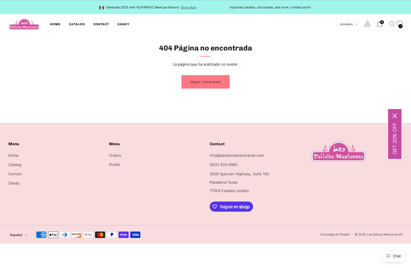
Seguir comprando (205, 82)
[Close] (395, 116)
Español (347, 24)
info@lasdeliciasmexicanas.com (237, 155)
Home (55, 24)
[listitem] (148, 7)
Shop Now (188, 7)
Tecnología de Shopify (335, 234)
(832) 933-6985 (224, 164)
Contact (101, 24)
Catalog (77, 24)
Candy (123, 24)
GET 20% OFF (394, 138)
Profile (114, 164)
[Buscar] (392, 24)
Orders (115, 155)
